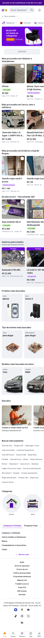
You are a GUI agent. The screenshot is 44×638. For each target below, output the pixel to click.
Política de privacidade (22, 573)
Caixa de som (25, 464)
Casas (4, 549)
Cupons (41, 23)
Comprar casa (23, 478)
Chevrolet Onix (7, 446)
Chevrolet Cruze (16, 459)
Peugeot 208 (18, 446)
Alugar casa (34, 478)
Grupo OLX (22, 587)
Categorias (10, 23)
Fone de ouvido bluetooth (32, 468)
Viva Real (22, 595)
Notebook (35, 464)
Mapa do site (22, 580)
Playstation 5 (13, 464)
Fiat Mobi (5, 459)
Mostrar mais (24, 554)
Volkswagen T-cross (32, 446)
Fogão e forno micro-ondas (11, 468)
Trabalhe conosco (22, 584)
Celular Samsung (36, 459)
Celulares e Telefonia (11, 533)
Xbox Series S (7, 473)
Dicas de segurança (22, 566)
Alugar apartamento (9, 478)
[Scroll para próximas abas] (40, 526)
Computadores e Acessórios (14, 545)
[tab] (12, 526)
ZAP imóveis (22, 591)
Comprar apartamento (29, 473)
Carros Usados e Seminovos (14, 537)
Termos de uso (22, 569)
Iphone (25, 459)
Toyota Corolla (21, 455)
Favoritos (27, 23)
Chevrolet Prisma (8, 455)
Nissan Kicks (32, 455)
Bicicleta (16, 473)
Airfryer (4, 464)
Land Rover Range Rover (25, 450)
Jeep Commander (8, 450)
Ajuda (22, 562)
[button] (22, 10)
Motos (4, 541)
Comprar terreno (8, 482)
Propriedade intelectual (22, 576)
